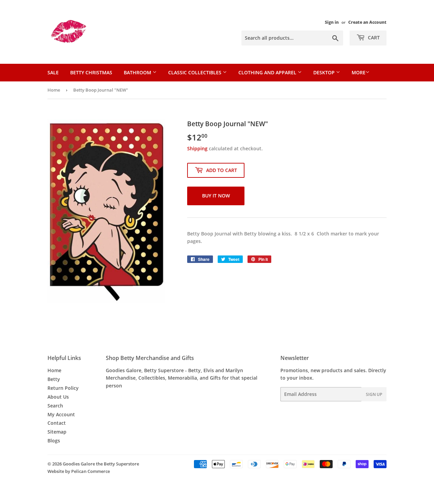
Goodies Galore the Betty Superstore (101, 464)
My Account (61, 414)
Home (53, 90)
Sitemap (56, 431)
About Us (58, 397)
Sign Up (374, 394)
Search (55, 405)
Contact (56, 423)
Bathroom (138, 72)
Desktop (324, 72)
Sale (53, 72)
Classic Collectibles (195, 72)
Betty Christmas (91, 72)
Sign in (332, 22)
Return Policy (63, 388)
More (359, 72)
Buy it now (216, 195)
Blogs (53, 440)
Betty (53, 379)
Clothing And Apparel (268, 72)
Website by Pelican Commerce (78, 471)
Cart (373, 37)
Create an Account (367, 22)
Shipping (197, 148)
